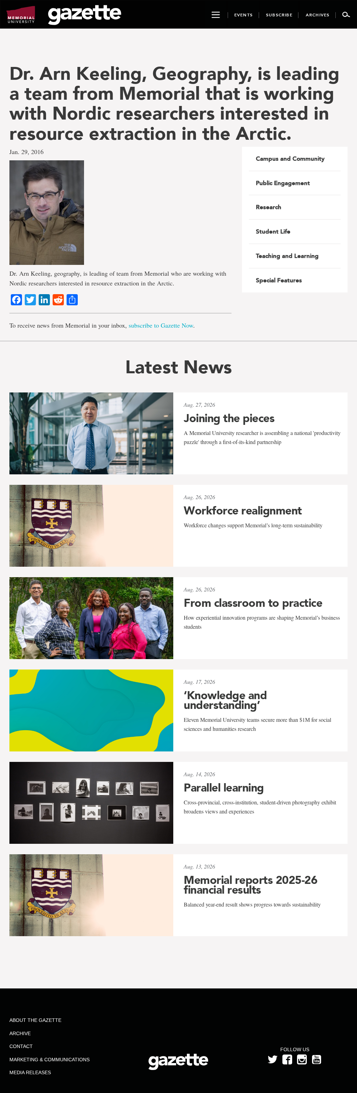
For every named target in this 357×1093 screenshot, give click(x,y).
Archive (20, 1033)
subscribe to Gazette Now (161, 325)
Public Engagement (283, 182)
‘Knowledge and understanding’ (225, 700)
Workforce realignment (243, 510)
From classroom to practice (253, 603)
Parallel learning (224, 788)
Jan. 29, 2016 (26, 151)
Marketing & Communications (49, 1059)
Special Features (279, 280)
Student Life (273, 231)
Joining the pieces (229, 418)
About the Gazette (35, 1020)
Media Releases (30, 1072)
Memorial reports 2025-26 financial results (250, 885)
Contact (21, 1046)
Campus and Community (290, 158)
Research (268, 207)
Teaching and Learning (287, 255)
